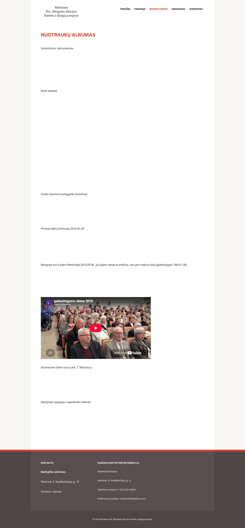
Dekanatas (178, 8)
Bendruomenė (159, 8)
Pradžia (125, 8)
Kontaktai (195, 8)
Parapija (140, 8)
